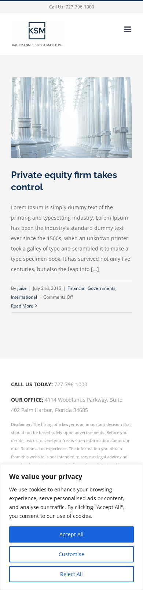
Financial (76, 288)
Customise (71, 554)
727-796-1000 (80, 7)
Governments (101, 288)
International (24, 297)
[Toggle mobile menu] (128, 29)
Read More (22, 306)
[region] (71, 527)
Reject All (71, 574)
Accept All (71, 534)
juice (22, 288)
